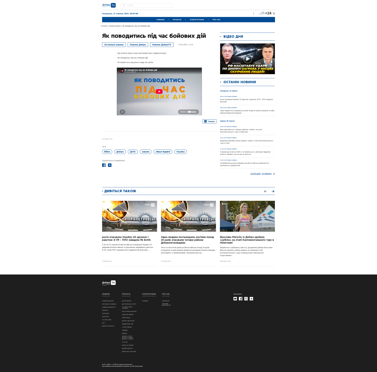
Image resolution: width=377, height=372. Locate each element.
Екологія (105, 316)
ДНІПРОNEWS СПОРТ (129, 304)
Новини (160, 20)
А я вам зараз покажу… (127, 307)
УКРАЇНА (105, 310)
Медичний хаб (127, 324)
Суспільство (106, 319)
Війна (107, 151)
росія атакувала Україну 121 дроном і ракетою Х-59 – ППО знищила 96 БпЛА (126, 238)
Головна (104, 26)
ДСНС (133, 151)
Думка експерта (108, 326)
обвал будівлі (163, 151)
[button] (273, 191)
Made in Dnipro (128, 345)
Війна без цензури (129, 351)
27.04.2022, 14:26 (185, 45)
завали (145, 151)
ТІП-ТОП (125, 342)
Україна (180, 151)
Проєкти (177, 20)
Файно (124, 333)
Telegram (211, 121)
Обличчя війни (127, 314)
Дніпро (120, 151)
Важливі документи (166, 304)
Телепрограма (197, 20)
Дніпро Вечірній (128, 321)
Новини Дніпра (115, 26)
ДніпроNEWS (126, 301)
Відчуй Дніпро (127, 348)
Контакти (165, 301)
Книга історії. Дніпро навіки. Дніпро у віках (127, 338)
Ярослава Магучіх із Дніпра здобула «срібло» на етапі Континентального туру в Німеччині (247, 240)
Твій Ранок (126, 317)
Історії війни (127, 327)
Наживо (145, 301)
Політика (105, 313)
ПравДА (124, 330)
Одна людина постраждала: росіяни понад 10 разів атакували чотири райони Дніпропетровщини (187, 240)
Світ (103, 323)
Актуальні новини (114, 44)
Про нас (216, 20)
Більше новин (261, 174)
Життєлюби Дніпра (129, 311)
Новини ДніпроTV (161, 44)
